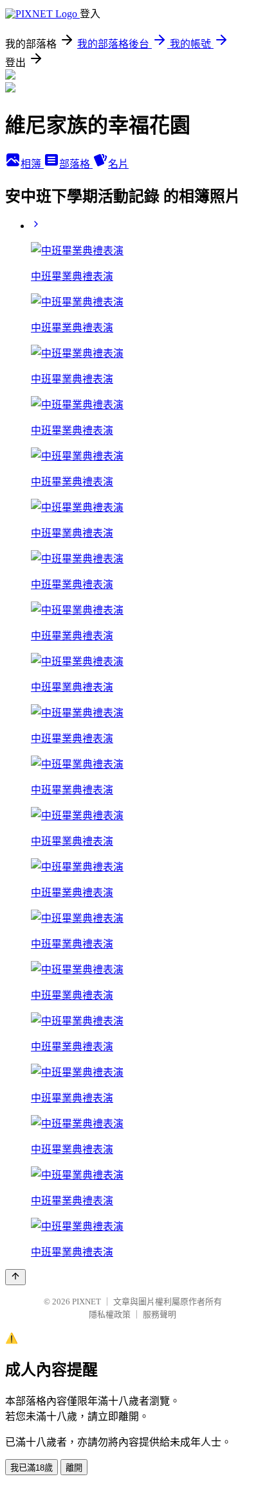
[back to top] (15, 1277)
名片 (118, 164)
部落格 (76, 164)
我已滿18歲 (31, 1468)
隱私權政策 (110, 1314)
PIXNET (86, 1301)
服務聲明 (159, 1314)
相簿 (32, 164)
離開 (74, 1468)
